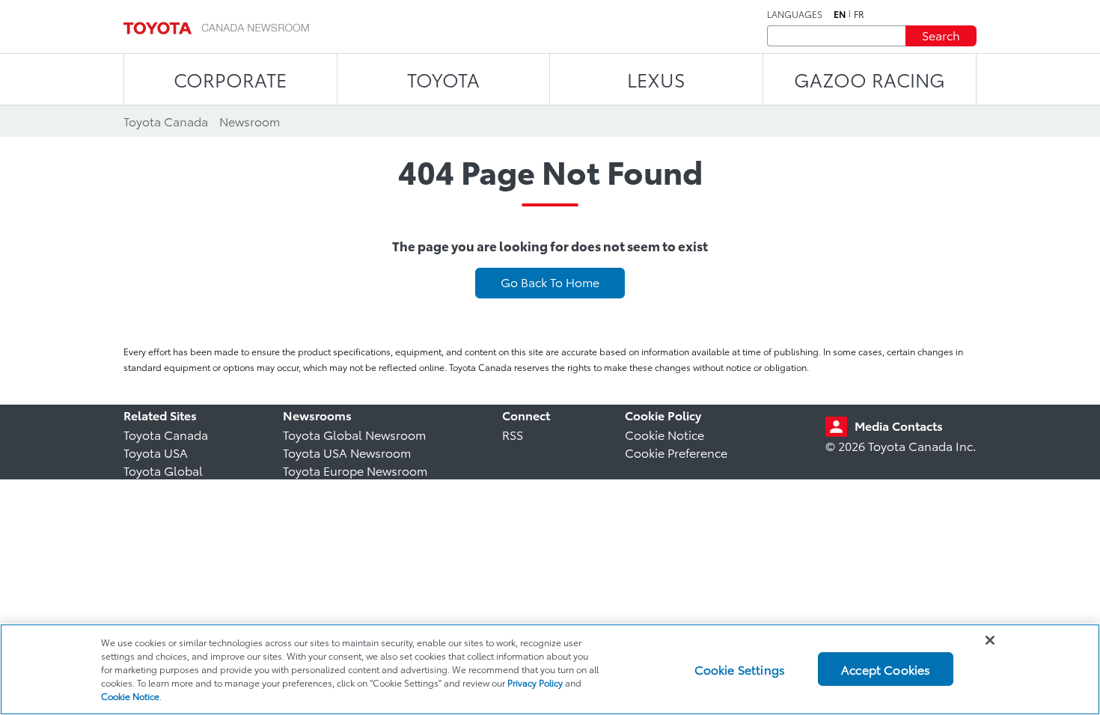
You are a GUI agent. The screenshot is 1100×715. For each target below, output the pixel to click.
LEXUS (656, 79)
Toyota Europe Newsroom (355, 470)
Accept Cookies (885, 669)
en (840, 14)
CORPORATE (230, 79)
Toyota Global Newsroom (354, 434)
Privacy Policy (535, 682)
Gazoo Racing (869, 79)
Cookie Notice (664, 434)
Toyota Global (163, 470)
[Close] (990, 640)
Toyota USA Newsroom (347, 452)
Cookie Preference (676, 452)
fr (859, 14)
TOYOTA (443, 79)
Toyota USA (155, 452)
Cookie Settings (739, 669)
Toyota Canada (165, 434)
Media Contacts (899, 425)
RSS (512, 434)
